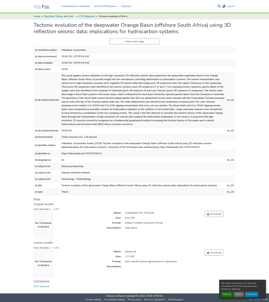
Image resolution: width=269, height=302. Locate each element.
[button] (46, 6)
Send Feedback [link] (175, 299)
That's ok (227, 294)
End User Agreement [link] (154, 299)
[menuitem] (105, 6)
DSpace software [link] (115, 296)
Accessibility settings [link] (114, 299)
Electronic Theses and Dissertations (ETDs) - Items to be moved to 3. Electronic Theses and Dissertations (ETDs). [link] (59, 16)
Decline (238, 294)
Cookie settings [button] (93, 299)
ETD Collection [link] (87, 16)
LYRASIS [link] (158, 296)
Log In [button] (230, 6)
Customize (251, 294)
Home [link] (37, 16)
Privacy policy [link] (134, 299)
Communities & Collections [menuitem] (75, 6)
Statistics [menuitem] (126, 6)
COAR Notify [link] (260, 299)
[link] (214, 214)
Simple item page (134, 41)
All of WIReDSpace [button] (105, 6)
